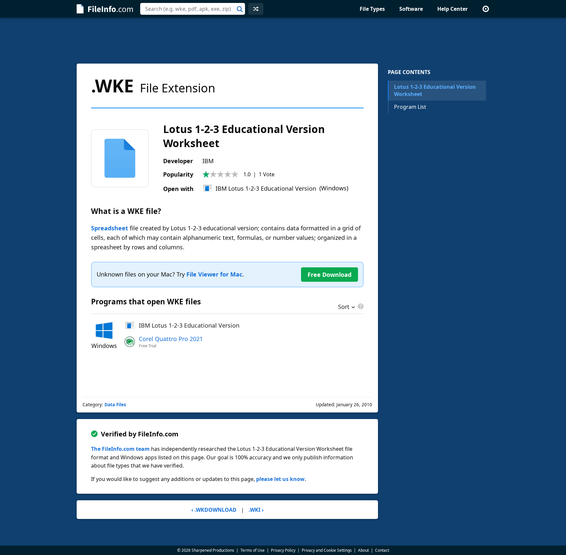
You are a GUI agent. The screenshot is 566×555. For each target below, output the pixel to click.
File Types (372, 8)
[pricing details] (360, 306)
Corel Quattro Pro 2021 (171, 339)
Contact (382, 550)
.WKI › (256, 509)
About (363, 550)
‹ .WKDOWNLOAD (213, 509)
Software (411, 8)
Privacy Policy (283, 550)
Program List (410, 106)
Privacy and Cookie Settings (327, 550)
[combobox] (192, 9)
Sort (343, 307)
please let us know (280, 479)
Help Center (452, 8)
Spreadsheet (109, 228)
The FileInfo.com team (120, 448)
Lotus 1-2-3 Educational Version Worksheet (435, 90)
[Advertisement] (283, 40)
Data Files (115, 405)
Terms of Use (252, 550)
